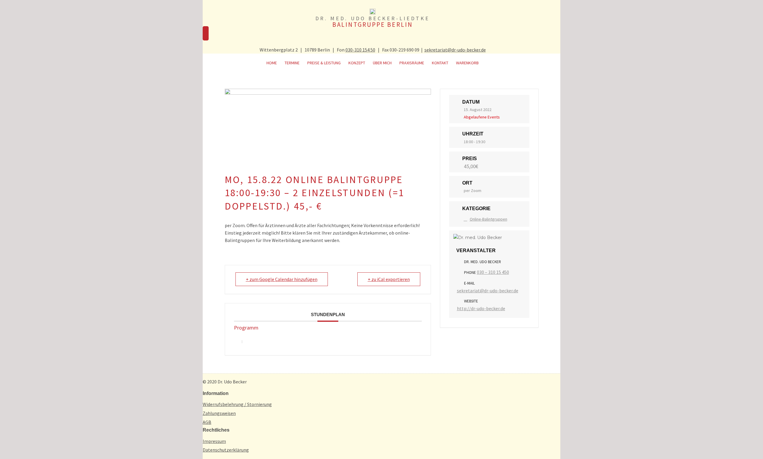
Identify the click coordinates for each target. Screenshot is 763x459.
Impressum (214, 441)
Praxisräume (411, 62)
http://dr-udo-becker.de (481, 308)
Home (271, 62)
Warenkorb (467, 62)
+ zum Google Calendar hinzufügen (281, 279)
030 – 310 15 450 (493, 272)
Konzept (356, 62)
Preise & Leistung (324, 62)
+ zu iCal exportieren (389, 279)
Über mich (382, 62)
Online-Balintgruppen (488, 219)
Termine (292, 62)
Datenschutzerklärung (226, 450)
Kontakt (440, 62)
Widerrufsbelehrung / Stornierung (237, 404)
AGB (207, 422)
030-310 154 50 (360, 50)
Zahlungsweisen (219, 413)
